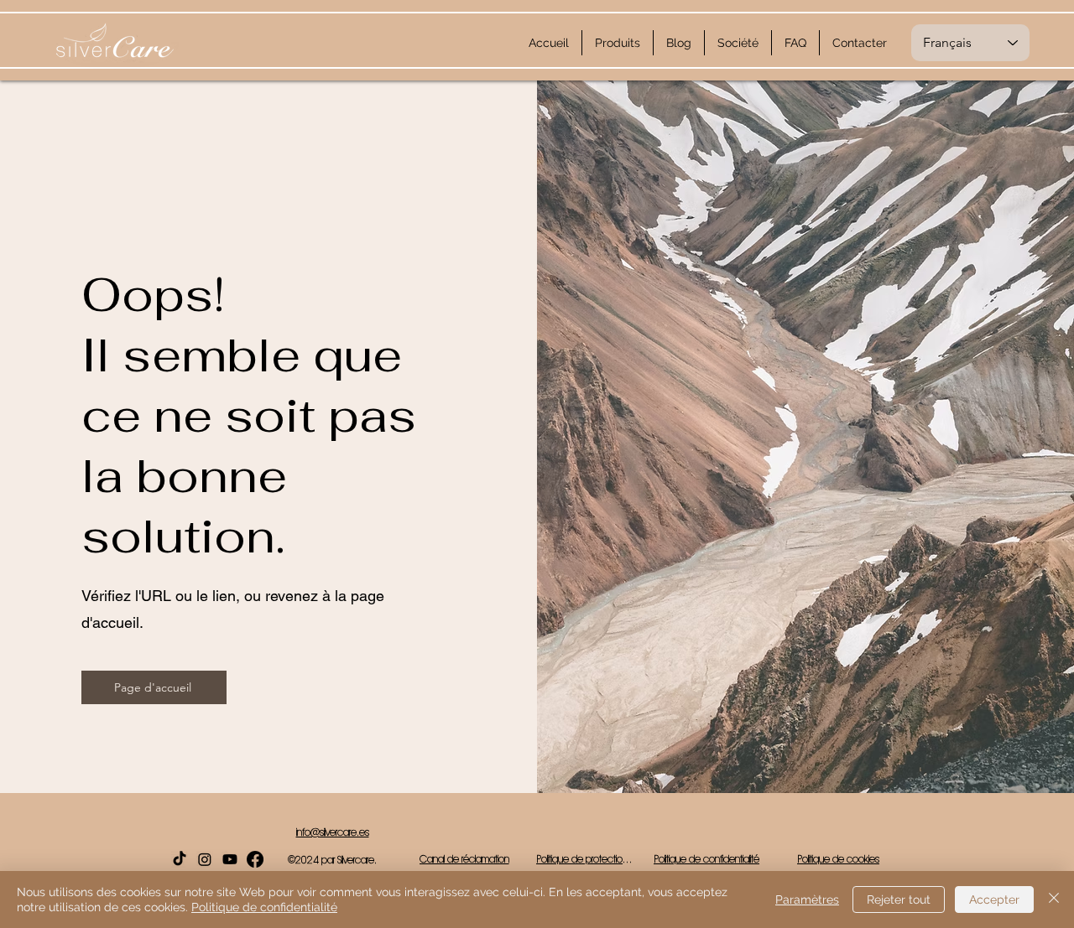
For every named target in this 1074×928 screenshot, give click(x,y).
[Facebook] (255, 859)
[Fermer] (1054, 899)
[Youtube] (230, 859)
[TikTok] (179, 859)
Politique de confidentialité (264, 907)
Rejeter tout (899, 899)
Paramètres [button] (807, 899)
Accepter (994, 899)
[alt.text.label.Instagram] (204, 859)
